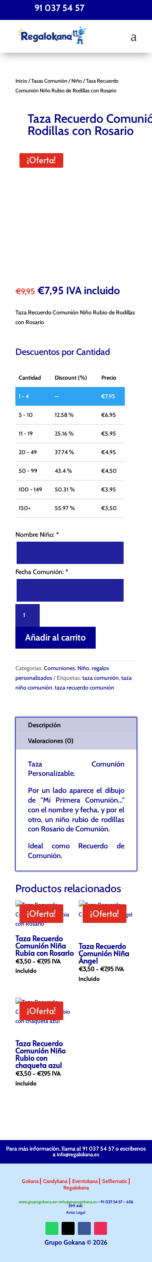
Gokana (31, 1181)
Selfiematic (115, 1181)
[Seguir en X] (68, 1228)
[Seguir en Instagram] (100, 1228)
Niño (76, 81)
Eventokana (85, 1181)
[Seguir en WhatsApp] (51, 1228)
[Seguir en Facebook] (84, 1228)
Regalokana (76, 1187)
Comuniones (59, 668)
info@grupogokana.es (78, 1201)
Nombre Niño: (37, 534)
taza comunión (100, 677)
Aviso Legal (76, 1212)
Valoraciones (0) (50, 741)
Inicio (21, 81)
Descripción (44, 725)
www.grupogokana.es (37, 1201)
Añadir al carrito (55, 637)
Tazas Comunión (49, 81)
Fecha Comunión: (41, 572)
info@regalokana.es (78, 1154)
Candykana (55, 1181)
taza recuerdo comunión (84, 687)
